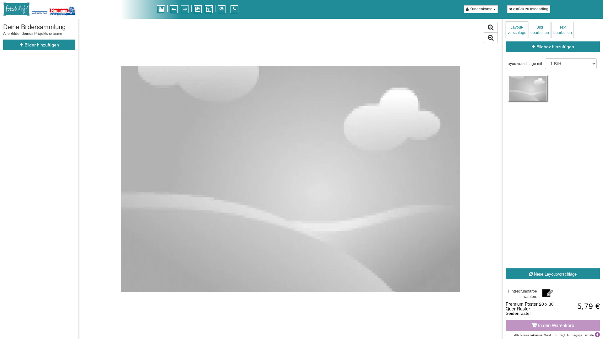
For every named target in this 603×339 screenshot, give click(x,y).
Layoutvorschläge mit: (524, 64)
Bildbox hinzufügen (554, 46)
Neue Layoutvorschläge (555, 274)
